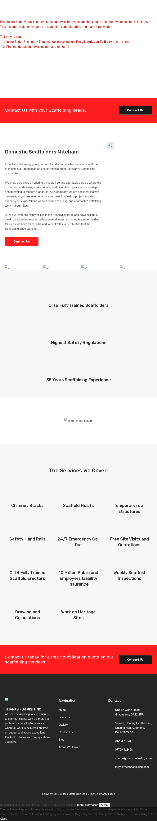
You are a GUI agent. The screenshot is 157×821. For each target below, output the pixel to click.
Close (3, 818)
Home (62, 709)
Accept (104, 805)
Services (64, 717)
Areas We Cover (69, 747)
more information (87, 804)
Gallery (63, 724)
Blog (61, 739)
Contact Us (135, 110)
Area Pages (108, 793)
